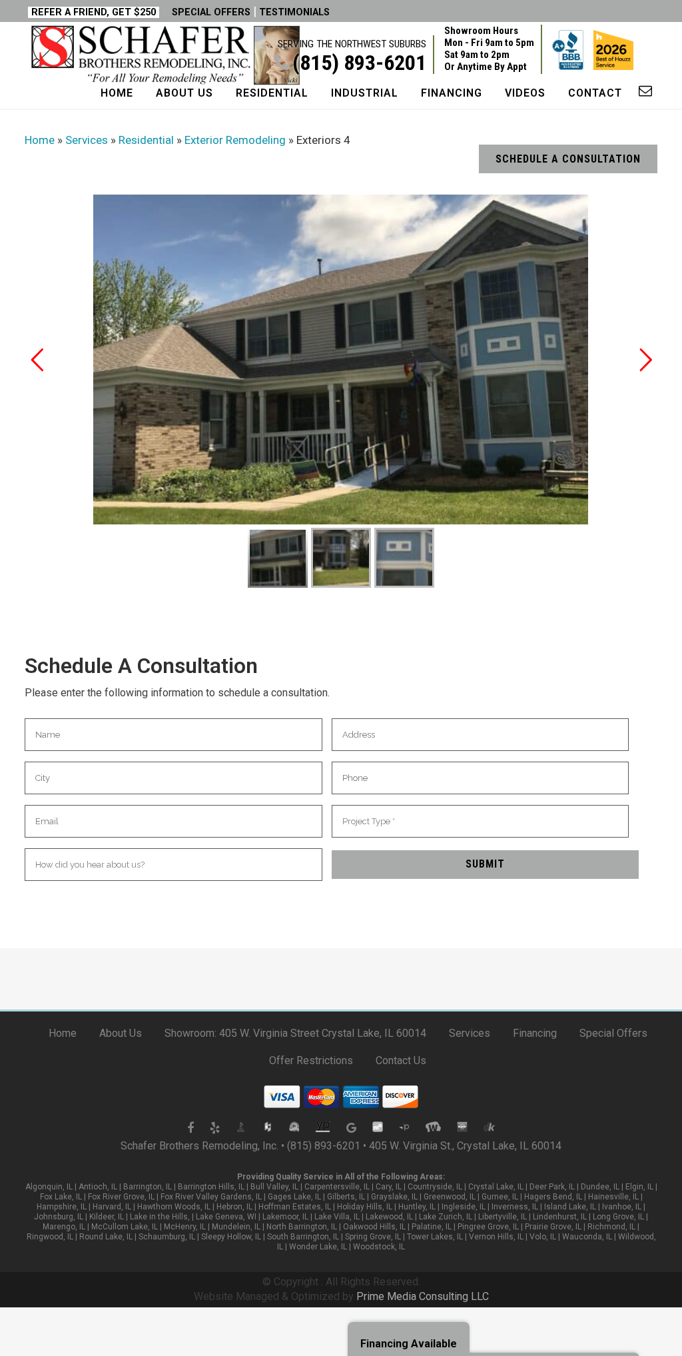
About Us (120, 1033)
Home (63, 1033)
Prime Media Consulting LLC (422, 1296)
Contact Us (401, 1060)
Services (469, 1033)
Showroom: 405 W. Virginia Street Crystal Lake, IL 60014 (295, 1033)
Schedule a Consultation (568, 159)
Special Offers (613, 1033)
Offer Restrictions (311, 1060)
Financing (535, 1033)
